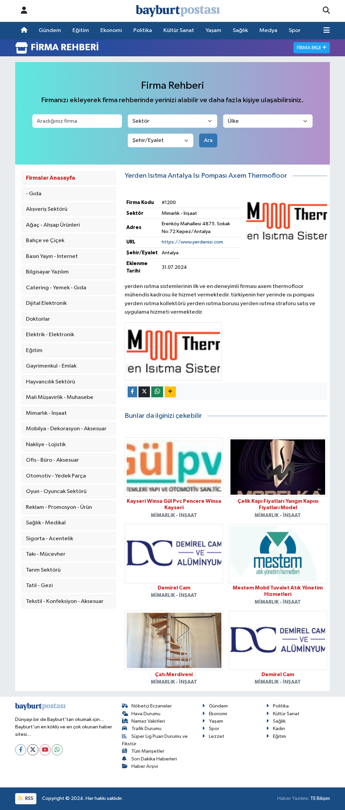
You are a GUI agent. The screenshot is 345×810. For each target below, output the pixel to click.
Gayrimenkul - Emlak (51, 366)
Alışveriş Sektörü (46, 209)
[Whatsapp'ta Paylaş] (157, 392)
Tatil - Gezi (39, 585)
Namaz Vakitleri (148, 721)
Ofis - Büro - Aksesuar (52, 460)
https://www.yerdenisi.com (192, 241)
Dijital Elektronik (46, 303)
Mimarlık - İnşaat (46, 413)
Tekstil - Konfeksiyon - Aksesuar (64, 601)
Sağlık (240, 30)
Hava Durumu (145, 713)
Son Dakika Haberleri (154, 758)
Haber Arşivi (144, 766)
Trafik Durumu (146, 728)
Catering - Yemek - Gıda (56, 288)
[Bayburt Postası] (178, 11)
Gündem (50, 30)
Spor (295, 30)
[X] (32, 749)
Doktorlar (38, 319)
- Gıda (33, 194)
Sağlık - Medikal (46, 523)
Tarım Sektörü (43, 570)
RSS (28, 798)
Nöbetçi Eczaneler (151, 705)
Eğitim (80, 30)
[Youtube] (45, 749)
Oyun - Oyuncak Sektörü (56, 491)
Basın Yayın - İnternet (52, 256)
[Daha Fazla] (170, 392)
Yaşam (213, 30)
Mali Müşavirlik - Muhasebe (59, 397)
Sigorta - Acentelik (49, 539)
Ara (208, 140)
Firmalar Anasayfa (50, 178)
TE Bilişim (320, 798)
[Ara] (326, 10)
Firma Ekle (309, 47)
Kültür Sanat (178, 30)
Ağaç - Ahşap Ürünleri (53, 225)
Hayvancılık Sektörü (50, 382)
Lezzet (216, 736)
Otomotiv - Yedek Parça (56, 476)
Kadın (279, 728)
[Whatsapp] (57, 749)
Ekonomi (111, 30)
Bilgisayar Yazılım (47, 272)
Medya (268, 30)
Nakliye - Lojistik (46, 444)
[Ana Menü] (326, 30)
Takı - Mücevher (45, 554)
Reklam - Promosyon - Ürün (59, 507)
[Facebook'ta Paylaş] (132, 392)
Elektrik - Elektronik (50, 335)
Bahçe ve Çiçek (45, 240)
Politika (142, 30)
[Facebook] (20, 749)
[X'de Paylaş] (144, 392)
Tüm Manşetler (147, 751)
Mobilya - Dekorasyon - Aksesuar (66, 429)
